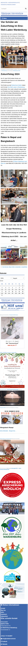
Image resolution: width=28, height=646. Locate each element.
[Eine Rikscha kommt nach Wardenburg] (14, 255)
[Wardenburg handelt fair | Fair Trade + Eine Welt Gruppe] (12, 576)
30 (22, 293)
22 (19, 291)
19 (9, 291)
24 (2, 293)
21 (15, 291)
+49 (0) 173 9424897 (6, 636)
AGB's (2, 612)
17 (2, 291)
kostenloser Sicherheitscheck (4, 469)
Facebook (4, 641)
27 (12, 293)
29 (19, 293)
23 (22, 291)
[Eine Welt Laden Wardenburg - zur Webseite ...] (12, 528)
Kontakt (3, 608)
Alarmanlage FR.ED (15, 468)
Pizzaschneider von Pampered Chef (5, 438)
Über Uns (3, 610)
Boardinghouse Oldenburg (9, 501)
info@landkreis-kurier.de (8, 638)
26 (9, 293)
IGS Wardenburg (4, 70)
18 (5, 291)
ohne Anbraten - (8, 431)
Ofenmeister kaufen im (3, 389)
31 (2, 295)
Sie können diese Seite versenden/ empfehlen (14, 267)
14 (15, 289)
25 (5, 293)
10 (2, 289)
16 (22, 289)
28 (15, 293)
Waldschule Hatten (16, 85)
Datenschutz (4, 616)
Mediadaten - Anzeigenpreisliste (10, 2)
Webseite (4, 644)
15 (19, 289)
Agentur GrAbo (5, 623)
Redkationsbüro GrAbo (16, 70)
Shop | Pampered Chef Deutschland (12, 389)
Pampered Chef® (2, 407)
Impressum (4, 614)
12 (9, 289)
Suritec (20, 468)
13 (12, 289)
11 (5, 289)
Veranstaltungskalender (8, 4)
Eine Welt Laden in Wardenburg (16, 87)
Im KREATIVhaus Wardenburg (9, 627)
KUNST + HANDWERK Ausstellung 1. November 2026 (8, 352)
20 (12, 291)
